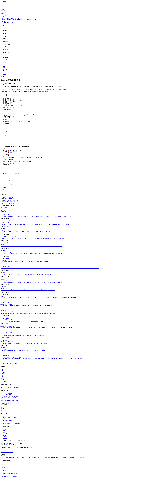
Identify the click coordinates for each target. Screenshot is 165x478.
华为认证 (16, 19)
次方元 (78, 457)
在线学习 (3, 21)
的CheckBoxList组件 (8, 326)
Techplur (14, 417)
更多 (7, 390)
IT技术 (23, 19)
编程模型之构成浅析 (10, 236)
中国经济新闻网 (43, 457)
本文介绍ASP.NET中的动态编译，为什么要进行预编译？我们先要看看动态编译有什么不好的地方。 (23, 350)
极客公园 (55, 457)
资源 (4, 23)
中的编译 (6, 349)
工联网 (51, 457)
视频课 (2, 18)
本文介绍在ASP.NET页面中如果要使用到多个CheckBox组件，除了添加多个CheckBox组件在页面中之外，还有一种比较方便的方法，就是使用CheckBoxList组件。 (37, 327)
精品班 (2, 6)
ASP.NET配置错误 (5, 318)
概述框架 (6, 266)
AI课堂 (2, 13)
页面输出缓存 (4, 286)
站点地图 (5, 432)
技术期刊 (5, 69)
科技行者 (23, 457)
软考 (9, 19)
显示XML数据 (7, 319)
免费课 (2, 9)
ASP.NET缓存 (8, 221)
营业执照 (3, 452)
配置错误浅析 (7, 312)
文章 (2, 23)
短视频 (11, 18)
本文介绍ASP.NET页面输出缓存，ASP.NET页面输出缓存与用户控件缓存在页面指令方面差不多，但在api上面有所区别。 (28, 290)
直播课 (14, 18)
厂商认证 (20, 19)
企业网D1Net (70, 457)
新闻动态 (5, 430)
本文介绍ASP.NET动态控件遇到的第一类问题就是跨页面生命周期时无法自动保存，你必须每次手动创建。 (25, 335)
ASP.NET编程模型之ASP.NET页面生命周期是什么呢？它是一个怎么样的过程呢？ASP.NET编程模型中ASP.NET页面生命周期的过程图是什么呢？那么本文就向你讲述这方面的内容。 (42, 358)
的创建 (5, 244)
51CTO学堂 (5, 423)
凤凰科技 (15, 457)
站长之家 (34, 457)
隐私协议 (5, 438)
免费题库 (33, 19)
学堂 (2, 4)
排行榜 (8, 18)
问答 (6, 23)
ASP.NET (6, 279)
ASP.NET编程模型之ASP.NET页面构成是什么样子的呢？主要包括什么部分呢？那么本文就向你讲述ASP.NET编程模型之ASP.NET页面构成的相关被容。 (35, 238)
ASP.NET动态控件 (5, 340)
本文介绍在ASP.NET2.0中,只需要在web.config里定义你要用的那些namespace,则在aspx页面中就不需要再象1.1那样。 (27, 274)
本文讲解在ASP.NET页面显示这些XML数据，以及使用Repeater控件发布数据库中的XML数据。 (22, 321)
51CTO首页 (3, 1)
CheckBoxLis (3, 332)
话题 (4, 66)
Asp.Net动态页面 (4, 207)
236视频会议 (60, 457)
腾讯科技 (7, 457)
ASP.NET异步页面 (5, 258)
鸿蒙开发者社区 (4, 12)
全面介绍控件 (7, 334)
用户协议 (5, 436)
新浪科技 (3, 457)
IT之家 (48, 457)
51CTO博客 (5, 420)
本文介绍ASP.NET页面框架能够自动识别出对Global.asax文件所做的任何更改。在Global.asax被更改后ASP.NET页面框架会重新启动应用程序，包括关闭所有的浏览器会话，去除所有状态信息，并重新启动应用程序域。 (50, 268)
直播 (12, 23)
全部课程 (3, 19)
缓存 (5, 214)
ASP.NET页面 (4, 228)
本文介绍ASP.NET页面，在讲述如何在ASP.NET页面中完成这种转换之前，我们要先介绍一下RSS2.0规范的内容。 (26, 231)
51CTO (4, 417)
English (4, 435)
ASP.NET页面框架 (5, 310)
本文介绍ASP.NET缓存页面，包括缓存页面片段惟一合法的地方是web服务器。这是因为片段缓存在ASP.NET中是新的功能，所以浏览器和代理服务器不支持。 (36, 216)
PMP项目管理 (28, 19)
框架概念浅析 (7, 304)
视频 (4, 64)
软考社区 (3, 7)
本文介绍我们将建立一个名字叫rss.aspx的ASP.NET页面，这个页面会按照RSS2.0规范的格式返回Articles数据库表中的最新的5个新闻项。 (31, 246)
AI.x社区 (22, 420)
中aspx (5, 272)
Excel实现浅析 (7, 341)
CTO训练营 (17, 423)
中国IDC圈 (65, 457)
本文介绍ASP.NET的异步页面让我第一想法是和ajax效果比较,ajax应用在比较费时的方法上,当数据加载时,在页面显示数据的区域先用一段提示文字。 (34, 253)
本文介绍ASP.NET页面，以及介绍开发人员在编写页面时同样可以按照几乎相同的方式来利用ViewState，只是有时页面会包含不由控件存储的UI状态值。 (35, 224)
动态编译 (3, 355)
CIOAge (8, 417)
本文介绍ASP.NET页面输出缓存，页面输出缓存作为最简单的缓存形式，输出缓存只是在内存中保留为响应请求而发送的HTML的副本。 (31, 282)
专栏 (10, 23)
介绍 (5, 222)
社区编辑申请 (4, 74)
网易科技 (11, 457)
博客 (2, 2)
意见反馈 (5, 433)
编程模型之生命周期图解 (11, 357)
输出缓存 (6, 280)
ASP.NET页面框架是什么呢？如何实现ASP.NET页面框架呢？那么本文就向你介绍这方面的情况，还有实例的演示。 (27, 305)
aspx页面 (2, 279)
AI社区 (4, 67)
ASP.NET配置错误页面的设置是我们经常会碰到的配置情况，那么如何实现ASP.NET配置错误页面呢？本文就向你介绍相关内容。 (30, 313)
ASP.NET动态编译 (5, 302)
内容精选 (5, 63)
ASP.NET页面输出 (5, 294)
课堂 (8, 23)
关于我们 (5, 429)
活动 (4, 70)
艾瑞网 (30, 457)
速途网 (37, 457)
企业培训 (3, 10)
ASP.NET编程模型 (5, 243)
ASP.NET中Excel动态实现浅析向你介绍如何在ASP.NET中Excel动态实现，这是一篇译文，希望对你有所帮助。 (26, 343)
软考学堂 (18, 18)
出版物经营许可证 (9, 452)
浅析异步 (6, 252)
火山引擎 (82, 457)
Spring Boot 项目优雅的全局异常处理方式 (10, 387)
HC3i (11, 417)
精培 (9, 423)
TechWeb (27, 457)
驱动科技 (19, 457)
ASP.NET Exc (4, 347)
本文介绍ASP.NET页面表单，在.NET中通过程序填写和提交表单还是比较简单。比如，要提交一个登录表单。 (25, 261)
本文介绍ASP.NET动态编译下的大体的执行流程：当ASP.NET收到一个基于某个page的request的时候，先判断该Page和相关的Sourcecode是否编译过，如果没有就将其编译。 (39, 297)
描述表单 (6, 260)
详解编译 (6, 296)
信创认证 (12, 19)
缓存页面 (3, 221)
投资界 (74, 457)
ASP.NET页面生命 (13, 363)
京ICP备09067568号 (9, 444)
